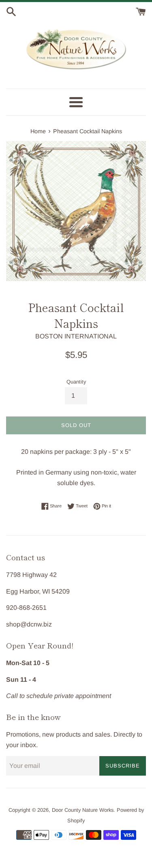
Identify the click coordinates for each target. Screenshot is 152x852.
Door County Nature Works (82, 810)
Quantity (76, 382)
